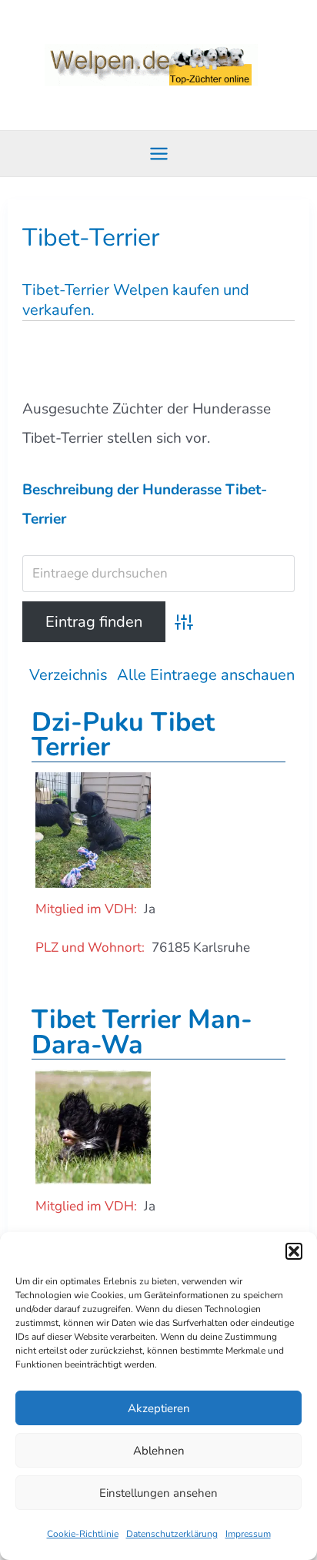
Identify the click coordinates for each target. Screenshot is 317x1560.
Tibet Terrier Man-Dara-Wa (142, 1032)
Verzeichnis (68, 675)
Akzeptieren (159, 1408)
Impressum (248, 1534)
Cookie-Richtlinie (82, 1534)
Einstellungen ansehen (158, 1493)
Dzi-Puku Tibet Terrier (123, 735)
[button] (294, 1251)
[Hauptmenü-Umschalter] (158, 154)
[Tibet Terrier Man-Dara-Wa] (93, 1126)
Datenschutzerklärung (172, 1534)
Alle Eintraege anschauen (206, 675)
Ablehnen (159, 1450)
